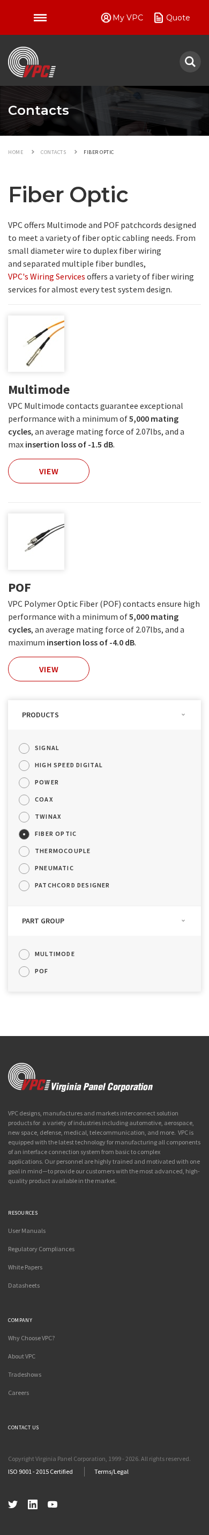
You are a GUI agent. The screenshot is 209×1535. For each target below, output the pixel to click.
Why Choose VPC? (31, 1338)
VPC (32, 62)
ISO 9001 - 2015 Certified (40, 1471)
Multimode (39, 389)
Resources (23, 1212)
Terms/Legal (111, 1471)
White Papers (25, 1267)
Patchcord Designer (72, 885)
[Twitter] (13, 1503)
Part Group (43, 921)
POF (19, 587)
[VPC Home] (80, 1077)
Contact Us (23, 1427)
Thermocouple (63, 851)
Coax (44, 799)
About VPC (21, 1356)
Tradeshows (24, 1374)
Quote (178, 18)
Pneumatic (54, 868)
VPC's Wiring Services (46, 276)
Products (40, 714)
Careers (18, 1393)
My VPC (128, 18)
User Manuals (27, 1230)
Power (47, 782)
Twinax (48, 816)
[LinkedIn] (33, 1503)
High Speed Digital (69, 765)
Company (20, 1320)
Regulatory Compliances (41, 1249)
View (49, 471)
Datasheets (24, 1285)
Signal (47, 748)
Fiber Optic (56, 833)
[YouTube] (52, 1503)
